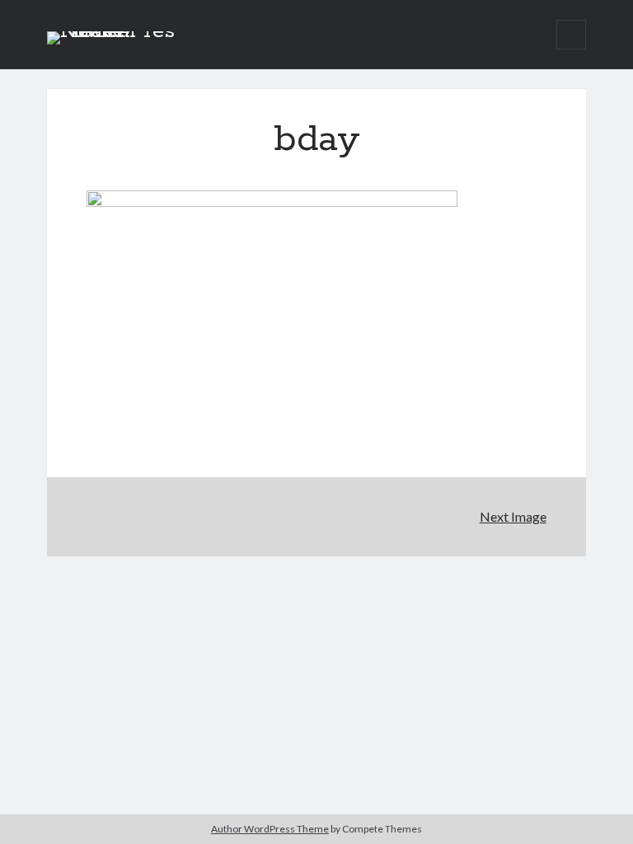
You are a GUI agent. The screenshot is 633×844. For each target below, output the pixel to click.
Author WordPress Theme (270, 829)
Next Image (513, 516)
